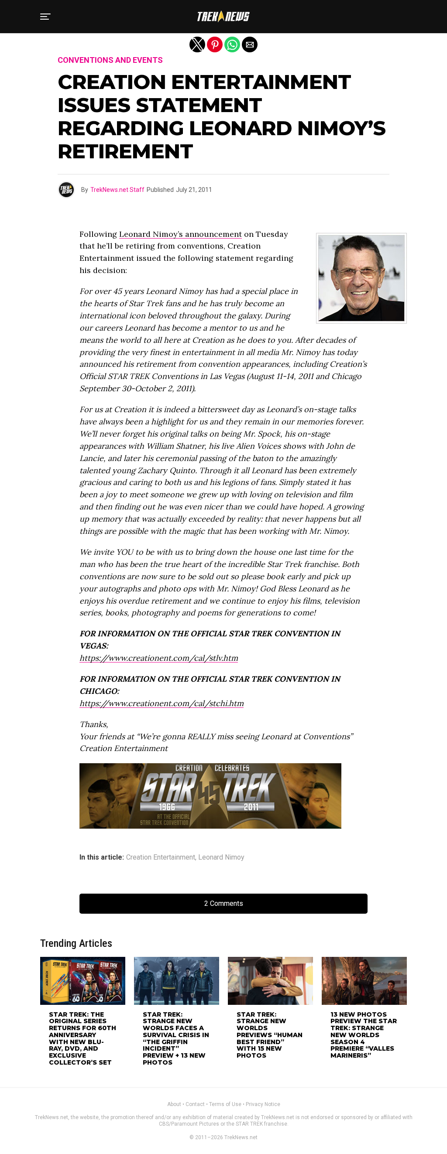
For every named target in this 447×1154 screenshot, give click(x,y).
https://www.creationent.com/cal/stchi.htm (161, 703)
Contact (195, 1104)
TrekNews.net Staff (117, 189)
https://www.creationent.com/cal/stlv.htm (158, 658)
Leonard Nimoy (221, 857)
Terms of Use (225, 1104)
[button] (45, 17)
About (174, 1104)
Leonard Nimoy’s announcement (180, 234)
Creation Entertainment (160, 857)
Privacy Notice (263, 1104)
